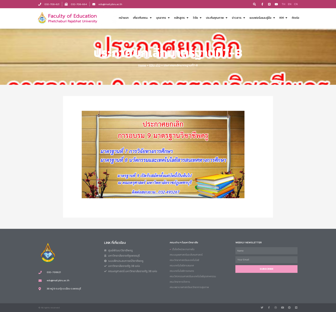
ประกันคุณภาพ (215, 17)
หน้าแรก (124, 17)
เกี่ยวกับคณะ (140, 17)
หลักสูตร (179, 17)
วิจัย (195, 17)
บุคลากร (161, 17)
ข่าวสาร (236, 17)
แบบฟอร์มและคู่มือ (260, 17)
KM (281, 17)
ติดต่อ (295, 17)
